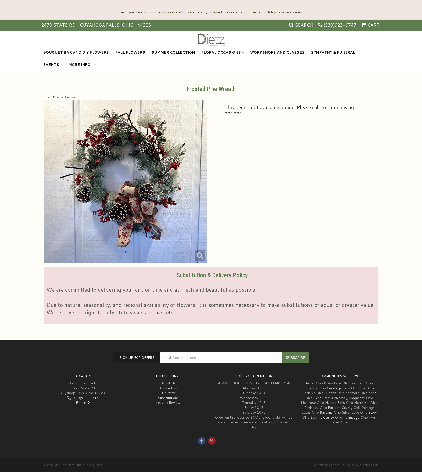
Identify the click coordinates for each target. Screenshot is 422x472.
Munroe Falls (335, 402)
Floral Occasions (221, 52)
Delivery (168, 392)
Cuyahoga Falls (338, 388)
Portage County (340, 407)
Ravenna (326, 412)
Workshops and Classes (277, 52)
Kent (372, 392)
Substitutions (168, 397)
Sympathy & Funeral (333, 52)
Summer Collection (173, 52)
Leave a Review (168, 402)
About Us (168, 383)
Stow (372, 412)
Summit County (322, 417)
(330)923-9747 (340, 25)
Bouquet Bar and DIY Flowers (76, 52)
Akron (310, 383)
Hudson (330, 392)
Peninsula (311, 407)
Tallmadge (351, 417)
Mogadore (357, 397)
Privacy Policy (94, 465)
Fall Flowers (130, 52)
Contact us (168, 388)
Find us (82, 402)
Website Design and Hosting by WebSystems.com (346, 465)
